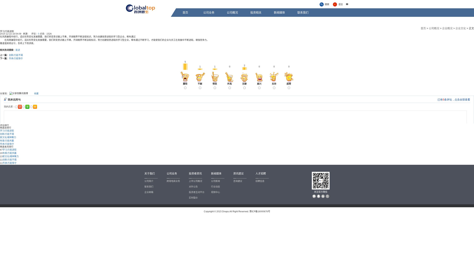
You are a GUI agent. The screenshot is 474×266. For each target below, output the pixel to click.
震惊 (185, 84)
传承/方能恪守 (16, 58)
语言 (340, 4)
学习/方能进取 (7, 130)
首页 (185, 12)
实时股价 (193, 198)
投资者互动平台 (196, 192)
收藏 (36, 93)
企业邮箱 (148, 192)
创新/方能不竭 (16, 55)
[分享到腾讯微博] (18, 94)
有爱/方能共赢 (7, 140)
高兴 (259, 84)
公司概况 (232, 12)
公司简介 (148, 181)
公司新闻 (215, 181)
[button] (347, 4)
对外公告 (193, 186)
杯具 (229, 84)
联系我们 (302, 12)
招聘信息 (260, 181)
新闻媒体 (279, 12)
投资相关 (255, 12)
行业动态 (215, 186)
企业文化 (460, 28)
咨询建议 (237, 181)
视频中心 (215, 192)
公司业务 (208, 12)
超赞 (289, 84)
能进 (18, 50)
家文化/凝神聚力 (8, 137)
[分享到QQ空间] (33, 93)
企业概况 (447, 28)
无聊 (244, 84)
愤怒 (215, 84)
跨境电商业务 (173, 181)
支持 (274, 84)
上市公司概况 (195, 181)
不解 (200, 84)
